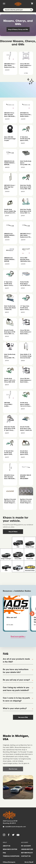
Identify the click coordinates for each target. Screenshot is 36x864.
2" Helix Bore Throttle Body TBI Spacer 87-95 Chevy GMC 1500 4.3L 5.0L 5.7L (25, 139)
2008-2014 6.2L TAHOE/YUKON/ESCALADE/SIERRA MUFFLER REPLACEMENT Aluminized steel (10, 235)
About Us (6, 846)
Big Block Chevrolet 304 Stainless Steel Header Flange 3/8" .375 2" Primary (10, 501)
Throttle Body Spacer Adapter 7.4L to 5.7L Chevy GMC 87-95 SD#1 (25, 404)
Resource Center (10, 849)
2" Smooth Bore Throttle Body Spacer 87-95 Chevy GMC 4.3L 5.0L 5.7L (9, 453)
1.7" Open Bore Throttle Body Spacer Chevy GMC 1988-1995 (24, 308)
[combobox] (18, 9)
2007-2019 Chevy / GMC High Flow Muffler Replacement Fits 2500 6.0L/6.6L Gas (9, 187)
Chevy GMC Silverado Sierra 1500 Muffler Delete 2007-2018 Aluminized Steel (25, 259)
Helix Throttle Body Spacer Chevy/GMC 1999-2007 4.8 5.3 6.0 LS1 (25, 163)
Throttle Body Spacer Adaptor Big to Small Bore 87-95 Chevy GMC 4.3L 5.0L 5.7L (10, 211)
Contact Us (25, 856)
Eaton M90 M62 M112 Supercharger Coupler (10, 139)
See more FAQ (23, 717)
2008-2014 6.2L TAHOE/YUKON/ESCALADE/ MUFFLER (10, 259)
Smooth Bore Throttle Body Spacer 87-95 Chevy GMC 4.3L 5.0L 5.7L (25, 453)
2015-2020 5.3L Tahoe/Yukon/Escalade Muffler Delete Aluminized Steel (26, 114)
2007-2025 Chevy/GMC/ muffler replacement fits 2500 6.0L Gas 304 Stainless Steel (9, 404)
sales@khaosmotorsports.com (15, 826)
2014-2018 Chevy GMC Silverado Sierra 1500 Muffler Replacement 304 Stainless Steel (9, 477)
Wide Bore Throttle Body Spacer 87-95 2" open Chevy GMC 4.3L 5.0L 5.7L (9, 428)
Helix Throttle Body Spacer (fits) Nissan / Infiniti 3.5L (10, 308)
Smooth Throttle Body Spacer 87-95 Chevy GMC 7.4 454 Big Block (9, 332)
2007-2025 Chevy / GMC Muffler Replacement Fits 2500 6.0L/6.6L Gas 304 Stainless (25, 235)
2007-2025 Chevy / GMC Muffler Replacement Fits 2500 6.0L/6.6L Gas (9, 65)
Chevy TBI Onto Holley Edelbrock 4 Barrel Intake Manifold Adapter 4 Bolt (25, 65)
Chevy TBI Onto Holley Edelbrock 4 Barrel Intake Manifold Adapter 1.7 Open (25, 380)
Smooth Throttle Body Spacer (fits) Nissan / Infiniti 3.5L (26, 428)
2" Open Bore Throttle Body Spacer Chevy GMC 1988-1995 (8, 283)
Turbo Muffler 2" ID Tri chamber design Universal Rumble (25, 356)
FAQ (4, 853)
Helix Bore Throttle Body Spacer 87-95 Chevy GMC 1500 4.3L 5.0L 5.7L (25, 187)
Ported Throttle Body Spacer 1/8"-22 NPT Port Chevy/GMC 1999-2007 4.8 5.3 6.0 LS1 (25, 283)
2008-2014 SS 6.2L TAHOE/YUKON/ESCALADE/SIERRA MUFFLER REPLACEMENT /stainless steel (10, 163)
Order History (27, 849)
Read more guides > (18, 636)
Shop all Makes (13, 531)
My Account (26, 846)
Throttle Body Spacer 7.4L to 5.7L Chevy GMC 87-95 (9, 380)
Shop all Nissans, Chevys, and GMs (18, 29)
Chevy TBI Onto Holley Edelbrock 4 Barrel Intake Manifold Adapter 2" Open (25, 332)
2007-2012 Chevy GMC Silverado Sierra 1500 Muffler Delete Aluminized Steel (9, 114)
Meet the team (13, 769)
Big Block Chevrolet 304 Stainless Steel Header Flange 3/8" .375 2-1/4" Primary (26, 501)
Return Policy (27, 853)
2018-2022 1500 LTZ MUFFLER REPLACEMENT (25, 477)
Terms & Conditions (11, 856)
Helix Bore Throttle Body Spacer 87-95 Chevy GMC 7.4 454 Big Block (25, 211)
